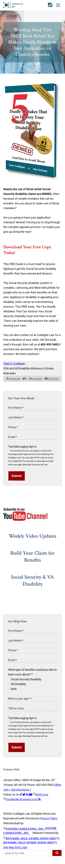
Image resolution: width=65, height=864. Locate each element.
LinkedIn (37, 378)
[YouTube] (31, 794)
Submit (17, 476)
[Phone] (50, 5)
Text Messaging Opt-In (22, 446)
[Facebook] (21, 794)
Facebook (14, 378)
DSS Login (21, 847)
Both (13, 689)
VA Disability (18, 684)
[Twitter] (24, 794)
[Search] (57, 853)
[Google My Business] (20, 799)
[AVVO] (40, 794)
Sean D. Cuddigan (14, 363)
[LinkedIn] (27, 794)
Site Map (8, 847)
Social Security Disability (25, 679)
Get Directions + (21, 789)
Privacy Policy (49, 818)
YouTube (53, 378)
